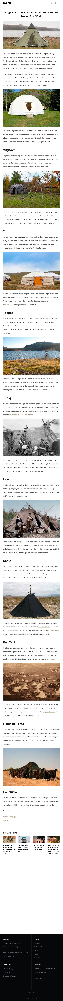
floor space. (51, 659)
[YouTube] (33, 992)
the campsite (54, 630)
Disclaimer (7, 972)
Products (37, 943)
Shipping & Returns (9, 976)
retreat (6, 305)
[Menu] (59, 3)
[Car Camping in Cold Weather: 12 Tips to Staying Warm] (24, 839)
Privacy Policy (8, 969)
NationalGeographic (10, 817)
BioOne (5, 820)
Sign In (36, 954)
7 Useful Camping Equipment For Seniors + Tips (39, 847)
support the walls (49, 712)
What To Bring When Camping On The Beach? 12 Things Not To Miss (9, 849)
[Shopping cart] (55, 3)
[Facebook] (30, 992)
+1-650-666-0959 (14, 943)
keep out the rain (44, 627)
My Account (38, 947)
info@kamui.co (19, 947)
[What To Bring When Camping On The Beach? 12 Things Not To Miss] (9, 839)
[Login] (51, 3)
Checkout (37, 958)
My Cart (36, 950)
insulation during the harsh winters (21, 415)
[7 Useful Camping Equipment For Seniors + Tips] (39, 839)
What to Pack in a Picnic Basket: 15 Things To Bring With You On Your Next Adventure (53, 849)
